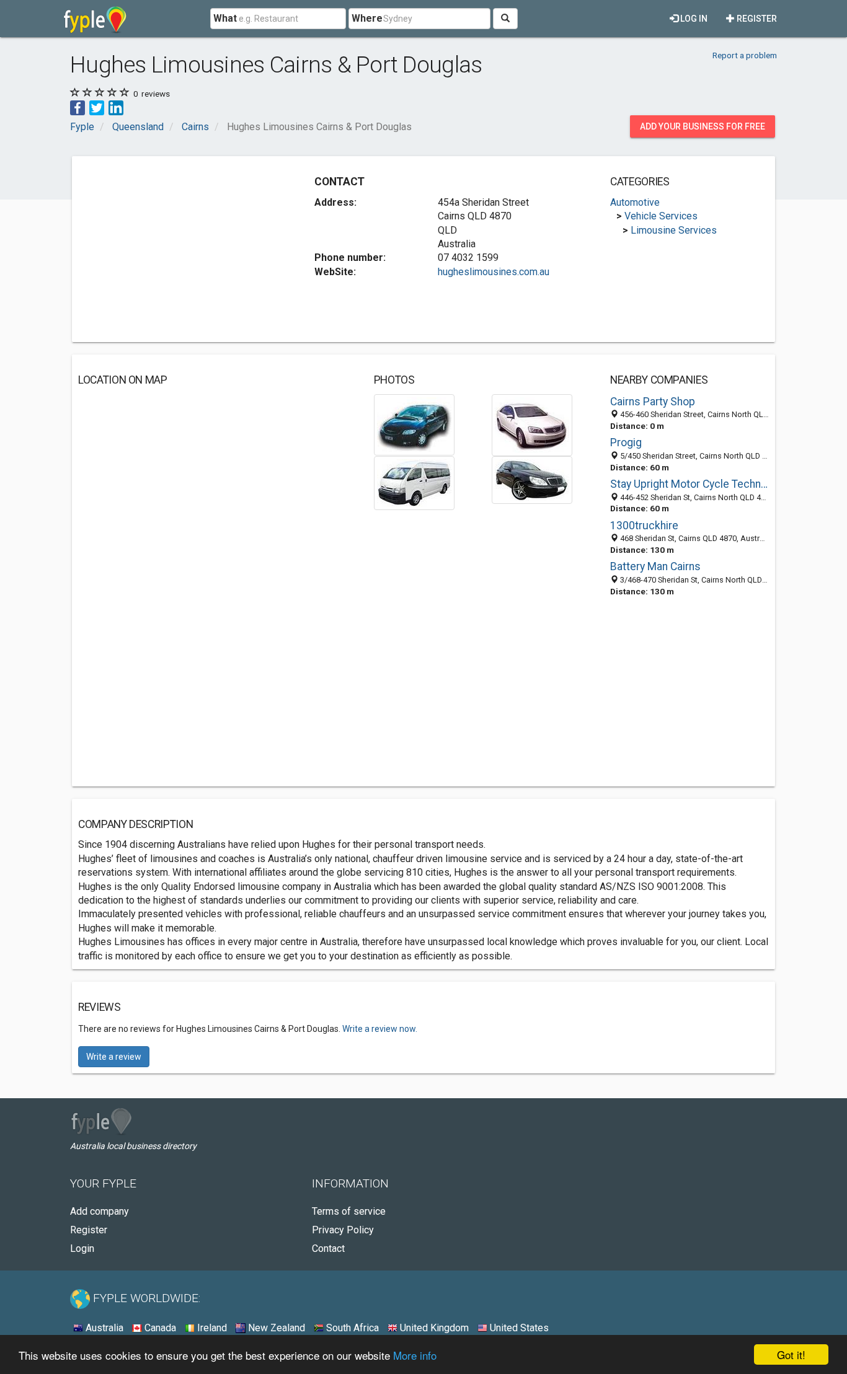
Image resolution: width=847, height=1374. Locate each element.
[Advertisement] (182, 249)
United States (518, 1328)
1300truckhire (644, 525)
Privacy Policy (343, 1230)
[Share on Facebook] (77, 107)
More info (415, 1355)
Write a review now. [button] (379, 1029)
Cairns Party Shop (652, 401)
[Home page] (95, 18)
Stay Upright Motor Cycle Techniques (689, 484)
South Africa (351, 1328)
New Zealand (275, 1328)
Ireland (211, 1328)
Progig (626, 442)
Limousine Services (674, 230)
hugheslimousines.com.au (493, 272)
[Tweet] (96, 107)
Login (82, 1248)
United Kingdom (433, 1328)
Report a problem (744, 55)
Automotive (635, 202)
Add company (99, 1211)
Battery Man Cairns (655, 566)
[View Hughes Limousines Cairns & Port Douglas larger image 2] (532, 424)
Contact (328, 1248)
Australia (103, 1328)
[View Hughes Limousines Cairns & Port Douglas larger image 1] (414, 424)
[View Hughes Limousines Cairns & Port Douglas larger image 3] (414, 482)
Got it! (791, 1354)
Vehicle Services (661, 216)
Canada (159, 1328)
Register (756, 19)
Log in (692, 19)
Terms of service (349, 1211)
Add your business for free (702, 126)
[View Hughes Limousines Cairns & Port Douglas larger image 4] (532, 479)
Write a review (113, 1057)
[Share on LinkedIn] (116, 107)
